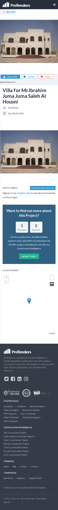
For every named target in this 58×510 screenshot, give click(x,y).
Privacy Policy (41, 498)
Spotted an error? (8, 82)
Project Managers (11, 410)
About (6, 466)
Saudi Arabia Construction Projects (19, 436)
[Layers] (52, 277)
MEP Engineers (10, 414)
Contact (34, 466)
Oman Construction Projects (16, 447)
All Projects (11, 12)
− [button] (6, 281)
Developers (8, 406)
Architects (21, 406)
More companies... (11, 421)
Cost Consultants (28, 414)
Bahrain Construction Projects (17, 444)
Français (42, 487)
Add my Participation (43, 188)
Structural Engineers (31, 410)
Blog (14, 466)
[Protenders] (16, 3)
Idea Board (8, 478)
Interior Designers (37, 406)
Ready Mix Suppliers (32, 417)
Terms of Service (27, 498)
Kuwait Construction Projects (16, 451)
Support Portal (35, 478)
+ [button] (6, 277)
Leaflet (52, 333)
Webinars (21, 478)
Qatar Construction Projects (16, 440)
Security (7, 502)
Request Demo (29, 256)
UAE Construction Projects (15, 433)
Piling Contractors (11, 417)
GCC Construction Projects (16, 455)
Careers (23, 466)
